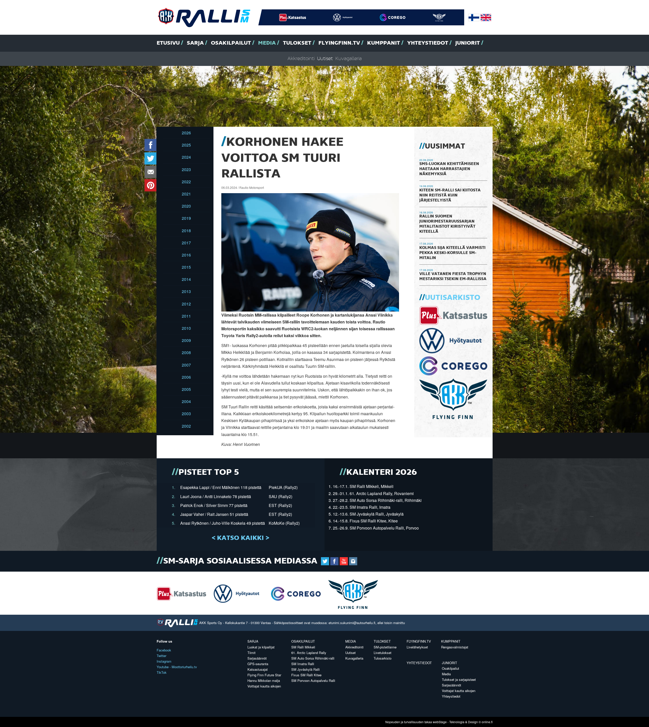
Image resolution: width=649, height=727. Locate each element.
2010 (186, 328)
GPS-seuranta (257, 663)
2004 (186, 401)
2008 (186, 352)
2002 (186, 426)
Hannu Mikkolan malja (263, 680)
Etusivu (168, 43)
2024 (186, 157)
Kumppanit (383, 43)
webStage (440, 722)
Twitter (161, 655)
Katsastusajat (257, 669)
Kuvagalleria (348, 58)
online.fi (487, 722)
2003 (186, 413)
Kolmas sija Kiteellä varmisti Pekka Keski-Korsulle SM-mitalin (452, 253)
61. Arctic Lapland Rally (308, 652)
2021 (186, 194)
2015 (186, 267)
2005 (186, 389)
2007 (186, 365)
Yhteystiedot (427, 43)
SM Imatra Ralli (302, 663)
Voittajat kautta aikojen (264, 686)
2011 (186, 316)
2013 (186, 291)
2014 (186, 279)
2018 (186, 230)
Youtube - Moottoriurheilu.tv (177, 666)
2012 (186, 304)
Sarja (195, 43)
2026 (186, 133)
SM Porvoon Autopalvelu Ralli (313, 680)
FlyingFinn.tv (339, 43)
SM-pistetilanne (385, 647)
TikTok (162, 672)
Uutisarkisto (452, 298)
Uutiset (325, 58)
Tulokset (297, 43)
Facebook (164, 650)
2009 (186, 340)
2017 (186, 243)
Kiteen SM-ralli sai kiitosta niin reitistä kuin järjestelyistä (450, 195)
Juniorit (467, 43)
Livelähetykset (417, 647)
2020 (186, 206)
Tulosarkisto (382, 658)
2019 (186, 218)
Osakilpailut (231, 43)
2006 (186, 377)
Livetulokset (382, 652)
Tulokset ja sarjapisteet (459, 679)
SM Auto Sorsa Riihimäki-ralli (312, 658)
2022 (186, 182)
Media (267, 43)
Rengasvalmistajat (454, 647)
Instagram (164, 661)
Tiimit (251, 652)
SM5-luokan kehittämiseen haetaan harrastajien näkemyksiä (449, 169)
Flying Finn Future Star (264, 675)
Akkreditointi (301, 58)
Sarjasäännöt (257, 658)
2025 (186, 145)
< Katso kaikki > (240, 538)
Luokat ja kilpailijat (261, 647)
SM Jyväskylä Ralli (305, 669)
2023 (186, 169)
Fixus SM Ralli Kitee (306, 675)
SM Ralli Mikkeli (303, 647)
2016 (186, 255)
